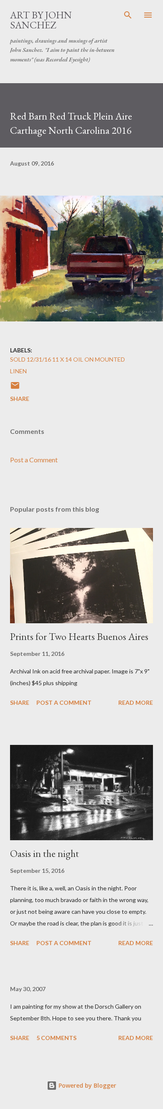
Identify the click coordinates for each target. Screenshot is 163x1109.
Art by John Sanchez (41, 19)
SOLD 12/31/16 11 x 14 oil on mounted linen (67, 365)
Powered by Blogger (86, 1085)
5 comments (56, 1037)
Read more (135, 702)
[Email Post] (15, 388)
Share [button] (19, 398)
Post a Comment (34, 460)
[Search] (128, 15)
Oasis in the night (44, 853)
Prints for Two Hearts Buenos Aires (79, 636)
